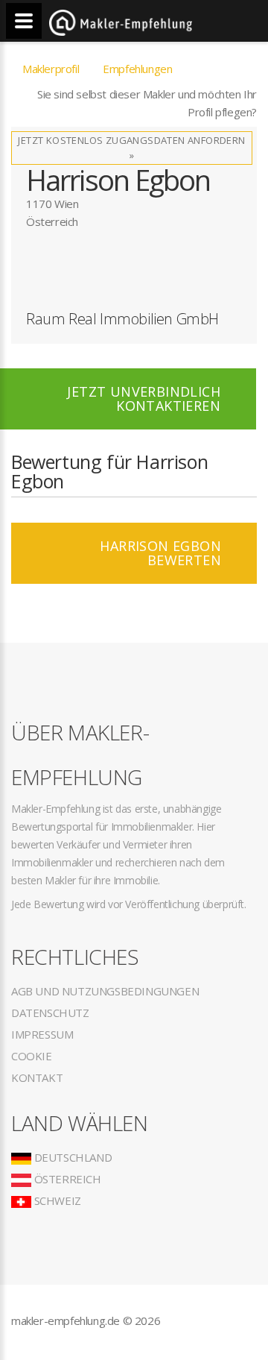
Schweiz (56, 1200)
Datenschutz (50, 1012)
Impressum (42, 1034)
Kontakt (37, 1077)
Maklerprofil (50, 68)
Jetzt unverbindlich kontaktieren (143, 398)
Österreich (66, 1178)
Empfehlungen (137, 68)
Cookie (31, 1055)
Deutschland (71, 1157)
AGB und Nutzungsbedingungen (105, 990)
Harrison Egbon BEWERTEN (160, 553)
